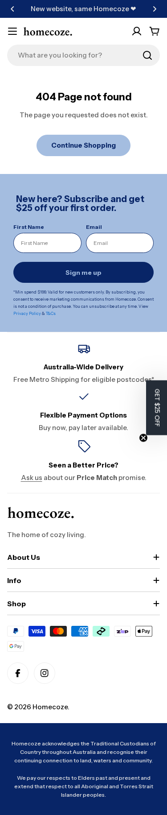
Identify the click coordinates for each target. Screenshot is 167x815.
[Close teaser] (143, 437)
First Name (28, 226)
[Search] (147, 55)
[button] (12, 9)
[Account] (136, 31)
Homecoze (50, 707)
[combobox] (83, 55)
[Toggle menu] (12, 31)
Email (94, 226)
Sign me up (83, 273)
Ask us (31, 477)
